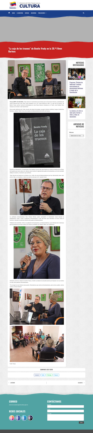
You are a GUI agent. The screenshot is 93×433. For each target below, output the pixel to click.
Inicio (13, 13)
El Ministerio (20, 13)
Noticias (27, 13)
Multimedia (33, 13)
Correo (48, 409)
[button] (83, 13)
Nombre (49, 404)
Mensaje (49, 413)
